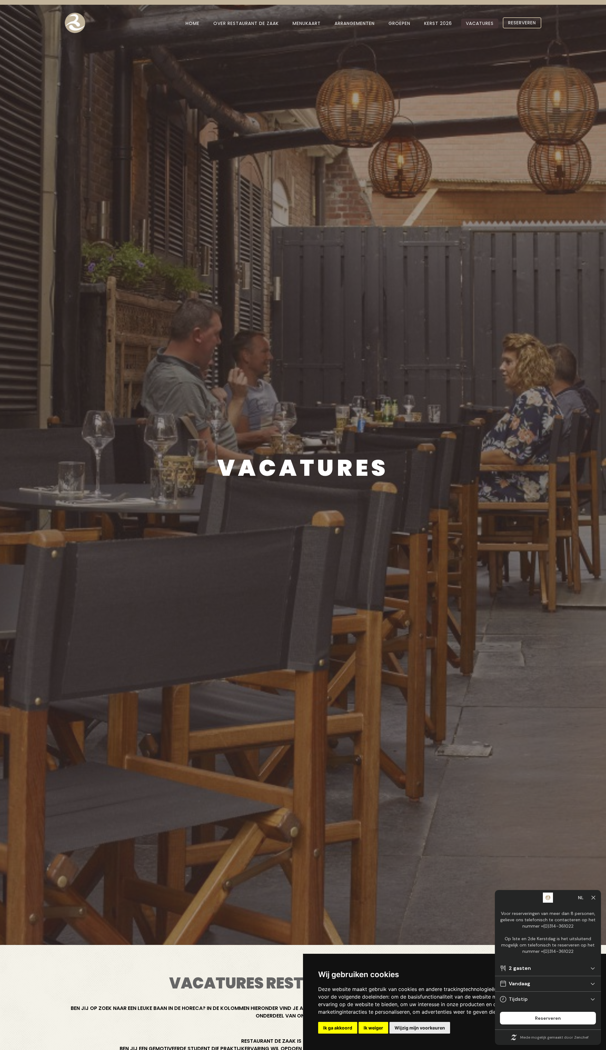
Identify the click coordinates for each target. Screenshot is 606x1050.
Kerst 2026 (438, 23)
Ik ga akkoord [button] (337, 1027)
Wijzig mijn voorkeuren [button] (420, 1027)
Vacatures (480, 23)
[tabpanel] (303, 472)
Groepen (399, 23)
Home (192, 23)
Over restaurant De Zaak (246, 23)
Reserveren (522, 23)
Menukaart (307, 23)
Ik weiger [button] (373, 1027)
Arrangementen (355, 23)
